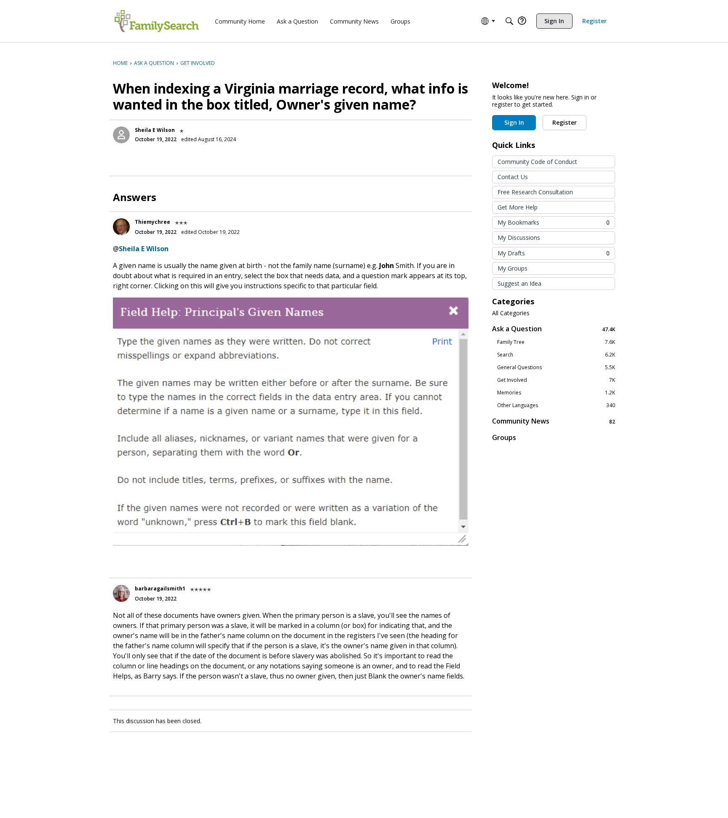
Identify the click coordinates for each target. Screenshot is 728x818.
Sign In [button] (514, 122)
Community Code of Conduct (537, 162)
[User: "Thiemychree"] (121, 226)
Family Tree (556, 342)
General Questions (556, 367)
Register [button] (564, 122)
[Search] (509, 21)
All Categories (511, 313)
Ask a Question (553, 329)
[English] (157, 21)
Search (556, 355)
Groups (504, 437)
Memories (556, 393)
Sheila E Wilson (155, 130)
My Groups (512, 268)
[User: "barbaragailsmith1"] (121, 593)
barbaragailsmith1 (160, 588)
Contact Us (513, 177)
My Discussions (519, 237)
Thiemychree (152, 221)
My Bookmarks (554, 222)
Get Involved (556, 380)
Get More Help (518, 207)
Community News (553, 421)
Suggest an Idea (519, 283)
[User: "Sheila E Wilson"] (121, 134)
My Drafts (554, 253)
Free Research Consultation (535, 192)
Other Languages (556, 405)
